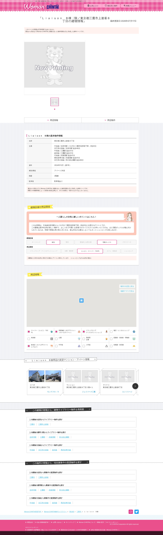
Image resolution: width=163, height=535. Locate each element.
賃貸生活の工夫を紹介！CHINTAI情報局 (74, 530)
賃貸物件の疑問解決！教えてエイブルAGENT (41, 530)
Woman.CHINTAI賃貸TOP (32, 511)
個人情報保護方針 (43, 522)
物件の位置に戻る (127, 286)
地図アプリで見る (127, 291)
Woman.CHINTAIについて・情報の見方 (91, 522)
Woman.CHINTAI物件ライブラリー (55, 511)
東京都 (71, 511)
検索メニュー (131, 6)
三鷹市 (79, 511)
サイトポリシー (113, 522)
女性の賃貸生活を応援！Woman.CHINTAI (104, 530)
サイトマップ (70, 522)
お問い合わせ (57, 522)
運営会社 (30, 522)
